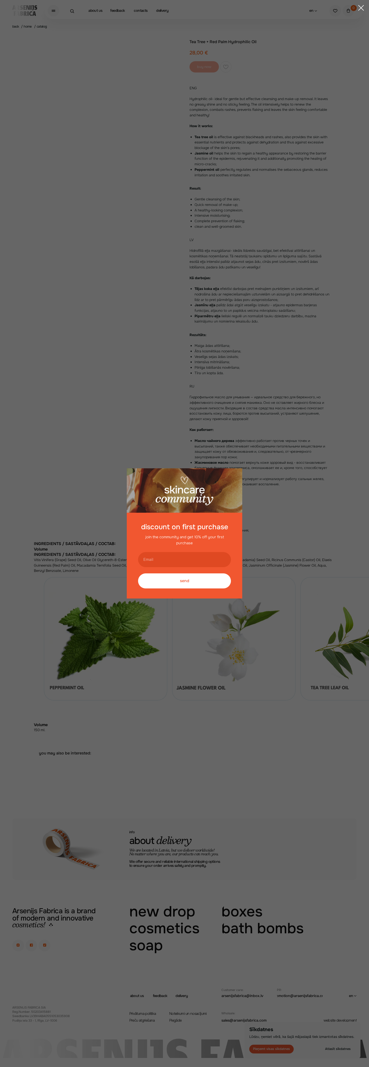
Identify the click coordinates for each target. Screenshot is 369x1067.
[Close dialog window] (361, 8)
